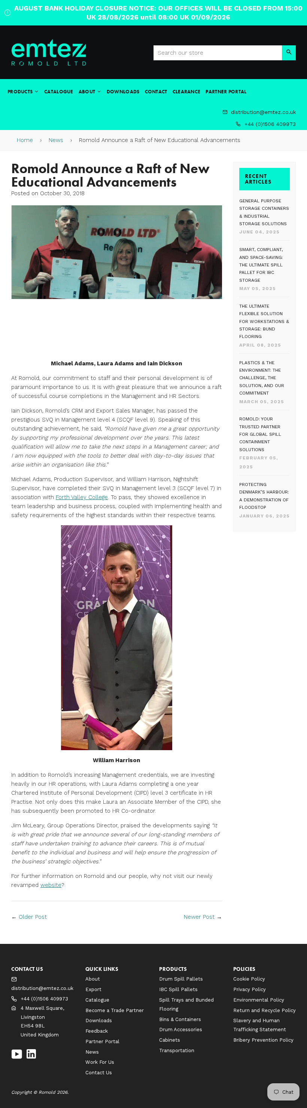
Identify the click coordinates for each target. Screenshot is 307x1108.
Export (93, 989)
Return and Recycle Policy (264, 1010)
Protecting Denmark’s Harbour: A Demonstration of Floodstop (264, 496)
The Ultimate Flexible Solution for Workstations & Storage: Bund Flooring (264, 321)
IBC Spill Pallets (178, 989)
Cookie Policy (249, 979)
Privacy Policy (249, 989)
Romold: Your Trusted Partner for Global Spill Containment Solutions (260, 434)
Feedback (96, 1031)
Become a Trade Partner (114, 1010)
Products (20, 91)
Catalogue (58, 91)
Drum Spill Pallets (181, 979)
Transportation (176, 1050)
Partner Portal (226, 91)
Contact (156, 91)
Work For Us (99, 1062)
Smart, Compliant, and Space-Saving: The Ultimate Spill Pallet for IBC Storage (261, 265)
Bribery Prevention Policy (263, 1040)
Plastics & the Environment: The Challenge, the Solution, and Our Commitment (261, 378)
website (50, 885)
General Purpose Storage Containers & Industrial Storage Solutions (264, 212)
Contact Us (98, 1072)
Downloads (123, 91)
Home (25, 140)
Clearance (187, 91)
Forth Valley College (82, 497)
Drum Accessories (180, 1029)
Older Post (33, 917)
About (88, 91)
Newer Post (199, 917)
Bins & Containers (180, 1019)
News (56, 140)
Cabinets (169, 1040)
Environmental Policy (258, 1000)
